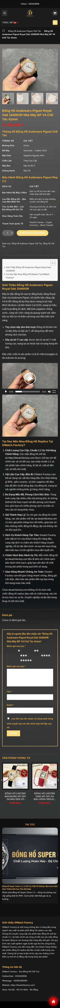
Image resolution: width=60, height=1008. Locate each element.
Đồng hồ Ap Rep (21, 301)
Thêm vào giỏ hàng (32, 233)
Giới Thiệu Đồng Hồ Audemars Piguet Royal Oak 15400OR (28, 269)
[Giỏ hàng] (55, 13)
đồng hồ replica (16, 593)
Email (10, 705)
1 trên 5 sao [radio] (11, 650)
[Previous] (7, 69)
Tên (9, 691)
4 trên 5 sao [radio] (35, 655)
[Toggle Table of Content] (51, 263)
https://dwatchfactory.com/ (21, 458)
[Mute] (49, 391)
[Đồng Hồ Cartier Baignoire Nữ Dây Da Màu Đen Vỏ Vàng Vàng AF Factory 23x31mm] (15, 776)
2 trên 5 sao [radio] (28, 650)
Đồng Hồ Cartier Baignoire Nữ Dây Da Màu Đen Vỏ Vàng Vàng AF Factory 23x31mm (15, 796)
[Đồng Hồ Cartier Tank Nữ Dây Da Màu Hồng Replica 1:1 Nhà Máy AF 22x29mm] (44, 776)
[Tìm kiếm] (55, 22)
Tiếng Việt (8, 22)
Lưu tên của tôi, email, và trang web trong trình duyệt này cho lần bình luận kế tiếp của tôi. (30, 723)
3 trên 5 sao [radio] (14, 655)
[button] (30, 379)
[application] (30, 379)
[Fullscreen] (54, 391)
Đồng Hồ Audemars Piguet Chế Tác (24, 31)
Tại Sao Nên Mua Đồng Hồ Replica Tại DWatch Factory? (28, 276)
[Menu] (4, 13)
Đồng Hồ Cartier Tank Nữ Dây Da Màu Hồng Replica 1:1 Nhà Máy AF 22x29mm (45, 796)
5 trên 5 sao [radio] (14, 660)
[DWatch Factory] (30, 13)
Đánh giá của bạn (16, 646)
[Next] (53, 69)
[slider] (27, 391)
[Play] (6, 391)
